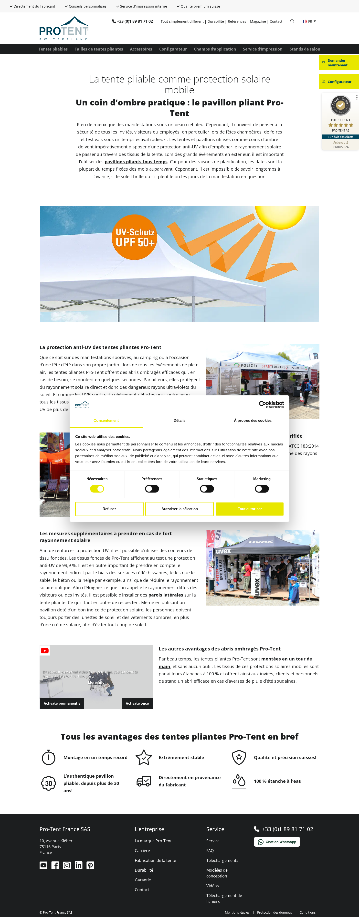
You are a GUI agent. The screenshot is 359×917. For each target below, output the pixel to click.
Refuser (109, 509)
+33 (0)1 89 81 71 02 (135, 21)
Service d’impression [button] (263, 49)
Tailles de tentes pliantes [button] (99, 49)
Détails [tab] (180, 421)
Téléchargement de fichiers (224, 898)
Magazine (258, 21)
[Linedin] (79, 867)
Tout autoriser (250, 509)
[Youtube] (44, 867)
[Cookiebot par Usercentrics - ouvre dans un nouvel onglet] (262, 404)
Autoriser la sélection (179, 509)
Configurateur (173, 49)
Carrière (142, 850)
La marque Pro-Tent (153, 841)
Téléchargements (222, 860)
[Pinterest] (90, 867)
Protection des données (274, 912)
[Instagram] (67, 867)
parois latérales (165, 595)
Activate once (137, 703)
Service (213, 841)
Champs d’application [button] (215, 49)
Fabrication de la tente (155, 860)
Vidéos (212, 885)
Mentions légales (237, 912)
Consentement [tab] (106, 421)
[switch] (152, 489)
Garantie (143, 880)
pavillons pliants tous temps (136, 162)
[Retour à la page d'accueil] (64, 28)
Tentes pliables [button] (53, 49)
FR (310, 21)
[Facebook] (55, 867)
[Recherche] (292, 21)
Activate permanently (62, 703)
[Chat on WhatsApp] (287, 842)
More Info (96, 682)
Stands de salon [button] (305, 49)
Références (237, 21)
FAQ (210, 850)
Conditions (308, 912)
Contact (276, 21)
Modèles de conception (217, 873)
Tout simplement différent (182, 21)
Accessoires (141, 49)
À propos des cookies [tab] (253, 421)
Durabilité (216, 21)
